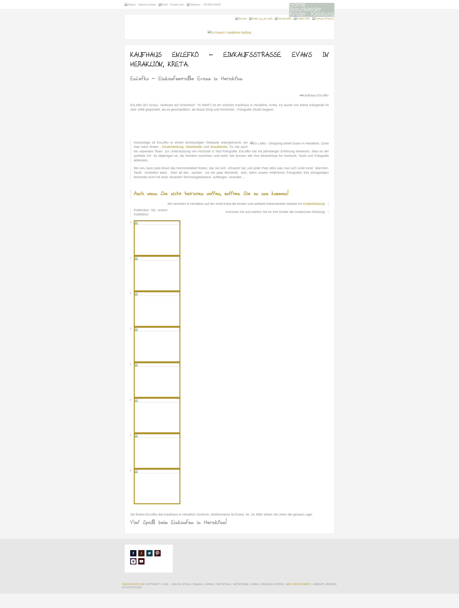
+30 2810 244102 (212, 4)
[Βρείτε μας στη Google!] (141, 553)
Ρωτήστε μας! (177, 4)
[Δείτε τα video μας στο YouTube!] (141, 561)
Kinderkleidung (172, 147)
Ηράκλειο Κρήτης (147, 4)
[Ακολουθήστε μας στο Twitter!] (149, 553)
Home (297, 4)
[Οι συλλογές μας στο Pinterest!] (157, 553)
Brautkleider (305, 9)
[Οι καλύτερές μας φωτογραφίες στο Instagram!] (133, 561)
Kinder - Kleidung (311, 13)
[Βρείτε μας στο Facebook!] (133, 553)
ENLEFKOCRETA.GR (133, 584)
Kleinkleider (194, 147)
